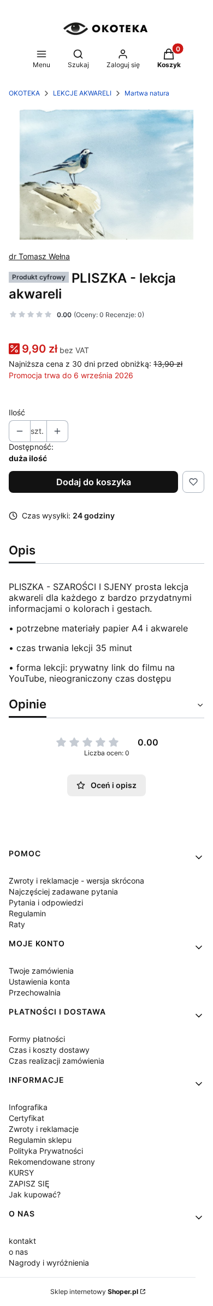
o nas (18, 1251)
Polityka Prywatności (46, 1150)
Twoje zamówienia (41, 970)
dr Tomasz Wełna (39, 256)
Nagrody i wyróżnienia (49, 1262)
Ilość (17, 412)
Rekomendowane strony (52, 1161)
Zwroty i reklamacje (44, 1129)
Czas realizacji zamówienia (56, 1060)
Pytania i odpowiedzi (46, 902)
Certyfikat (26, 1118)
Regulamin (27, 913)
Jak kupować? (35, 1194)
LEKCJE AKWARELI (82, 93)
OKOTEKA (24, 93)
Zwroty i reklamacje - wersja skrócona (76, 880)
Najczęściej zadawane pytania (63, 891)
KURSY (21, 1172)
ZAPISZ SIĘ (29, 1183)
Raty (17, 924)
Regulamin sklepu (40, 1139)
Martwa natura (147, 93)
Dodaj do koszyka (93, 481)
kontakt (22, 1240)
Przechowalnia (35, 992)
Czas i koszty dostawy (49, 1049)
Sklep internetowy (94, 1291)
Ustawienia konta (39, 981)
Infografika (28, 1107)
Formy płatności (37, 1038)
